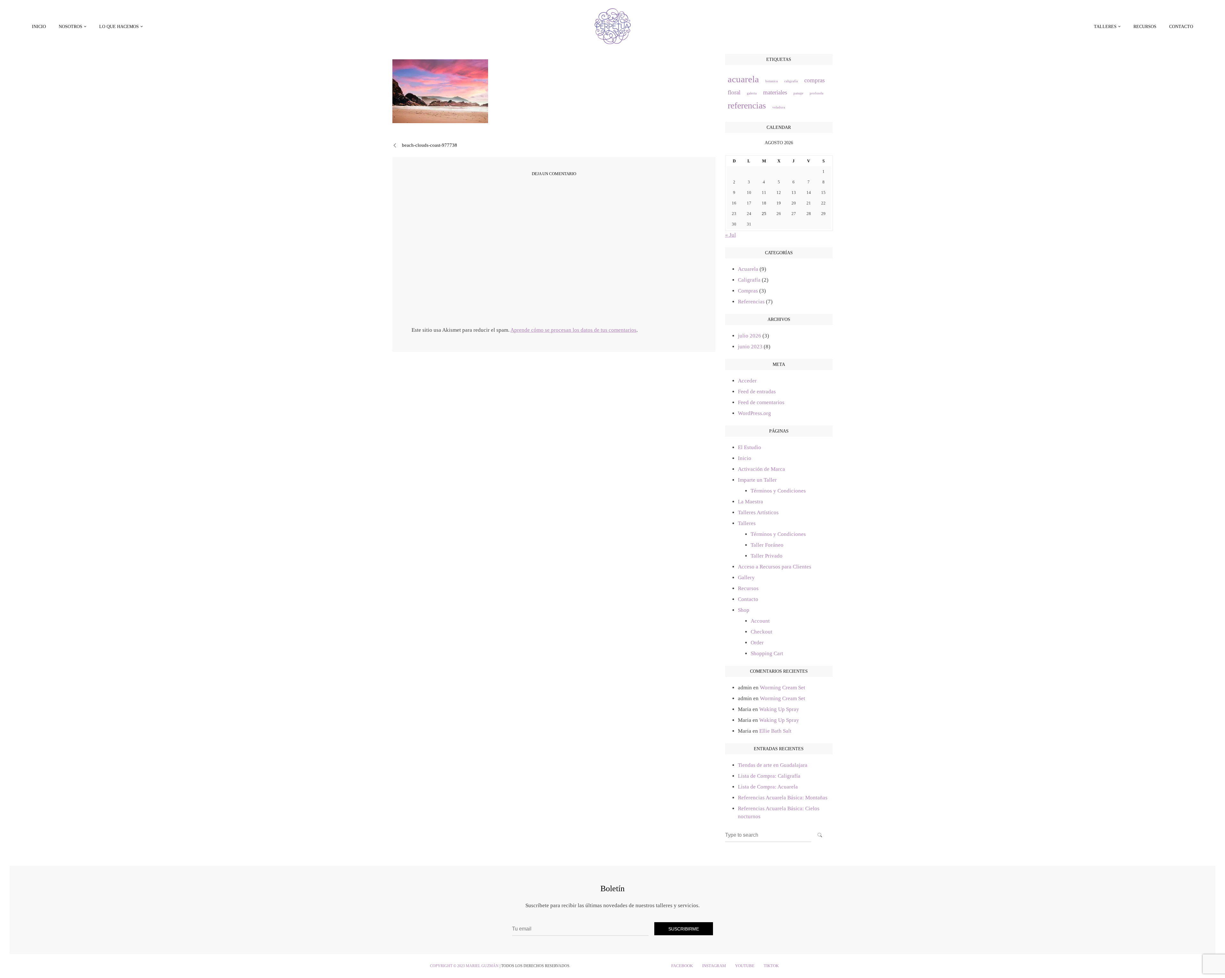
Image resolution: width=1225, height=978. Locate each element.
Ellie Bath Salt (775, 731)
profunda (816, 93)
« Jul (730, 235)
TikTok (771, 966)
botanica (771, 81)
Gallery (746, 577)
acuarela (743, 79)
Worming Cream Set (782, 688)
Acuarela (748, 269)
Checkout (761, 632)
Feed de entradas (757, 392)
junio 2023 (750, 347)
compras (814, 80)
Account (760, 621)
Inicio (39, 26)
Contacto (1181, 26)
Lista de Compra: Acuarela (768, 787)
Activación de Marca (761, 469)
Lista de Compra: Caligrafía (769, 776)
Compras (748, 291)
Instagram (714, 966)
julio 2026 (749, 336)
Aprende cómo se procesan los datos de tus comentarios (573, 330)
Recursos (1144, 26)
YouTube (744, 966)
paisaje (798, 93)
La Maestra (750, 502)
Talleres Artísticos (758, 512)
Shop (743, 610)
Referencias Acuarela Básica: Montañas (783, 798)
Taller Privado (767, 556)
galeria (752, 93)
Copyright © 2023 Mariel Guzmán (464, 966)
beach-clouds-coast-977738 (429, 145)
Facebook (682, 966)
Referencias (751, 302)
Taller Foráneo (767, 545)
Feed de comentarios (761, 402)
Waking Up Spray (779, 709)
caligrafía (791, 81)
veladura (778, 107)
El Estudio (749, 447)
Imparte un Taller (757, 480)
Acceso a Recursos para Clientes (774, 567)
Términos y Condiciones (778, 491)
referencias (747, 105)
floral (734, 92)
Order (757, 643)
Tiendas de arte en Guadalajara (772, 765)
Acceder (747, 381)
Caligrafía (749, 280)
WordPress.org (754, 413)
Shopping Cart (767, 653)
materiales (775, 92)
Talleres (747, 523)
